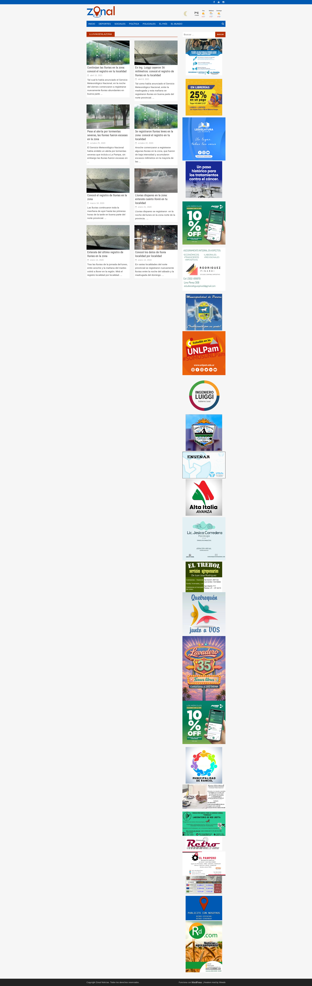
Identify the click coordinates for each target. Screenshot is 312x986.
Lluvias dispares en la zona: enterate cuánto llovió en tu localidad (151, 199)
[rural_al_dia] (204, 946)
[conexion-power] (204, 843)
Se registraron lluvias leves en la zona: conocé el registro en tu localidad (154, 135)
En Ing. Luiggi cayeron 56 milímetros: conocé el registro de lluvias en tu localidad (154, 71)
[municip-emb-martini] (204, 432)
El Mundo (176, 24)
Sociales (119, 24)
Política (134, 24)
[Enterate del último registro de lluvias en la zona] (108, 237)
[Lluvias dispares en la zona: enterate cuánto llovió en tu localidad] (155, 180)
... (101, 94)
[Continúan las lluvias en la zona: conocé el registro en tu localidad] (108, 52)
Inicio (91, 24)
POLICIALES (149, 24)
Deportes (105, 24)
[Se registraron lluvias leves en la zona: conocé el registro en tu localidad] (155, 116)
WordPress (197, 982)
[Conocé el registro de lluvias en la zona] (108, 180)
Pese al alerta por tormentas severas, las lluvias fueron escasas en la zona (107, 135)
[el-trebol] (204, 576)
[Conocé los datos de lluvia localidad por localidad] (155, 237)
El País (163, 24)
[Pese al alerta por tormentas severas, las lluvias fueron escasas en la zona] (108, 116)
